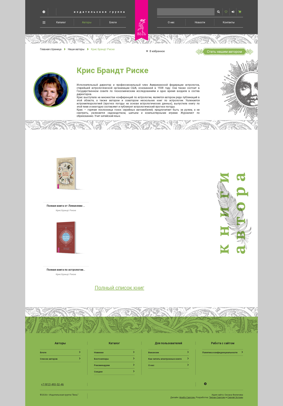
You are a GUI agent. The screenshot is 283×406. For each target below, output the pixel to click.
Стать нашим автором (224, 52)
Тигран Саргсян (217, 397)
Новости (200, 22)
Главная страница (50, 49)
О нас (171, 22)
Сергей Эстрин (235, 397)
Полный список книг (119, 288)
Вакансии (153, 352)
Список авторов (48, 358)
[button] (233, 11)
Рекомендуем (102, 365)
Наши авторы (76, 49)
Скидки (98, 371)
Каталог (61, 22)
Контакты (229, 22)
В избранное (157, 51)
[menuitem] (61, 22)
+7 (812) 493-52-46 (52, 384)
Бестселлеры (101, 358)
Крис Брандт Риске (66, 210)
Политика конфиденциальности (219, 352)
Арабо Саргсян (187, 397)
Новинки (99, 352)
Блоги (113, 22)
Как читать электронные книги (165, 358)
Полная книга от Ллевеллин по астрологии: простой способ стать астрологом (66, 205)
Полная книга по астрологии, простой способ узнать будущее (66, 269)
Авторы (87, 22)
